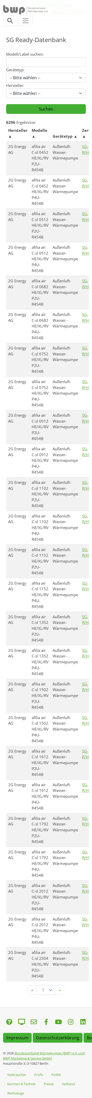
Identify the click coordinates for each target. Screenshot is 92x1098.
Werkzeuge (15, 1093)
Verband (68, 1084)
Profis (38, 1074)
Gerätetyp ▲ (65, 136)
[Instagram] (70, 1022)
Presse (49, 1084)
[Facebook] (46, 1022)
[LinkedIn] (83, 1022)
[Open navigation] (25, 21)
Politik (56, 1074)
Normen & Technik (21, 1084)
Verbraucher (16, 1074)
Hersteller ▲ (18, 133)
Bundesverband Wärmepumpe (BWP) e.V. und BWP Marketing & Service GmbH (44, 1056)
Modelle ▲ (39, 133)
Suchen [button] (46, 109)
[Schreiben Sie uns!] (9, 1022)
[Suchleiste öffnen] (10, 21)
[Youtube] (58, 1022)
